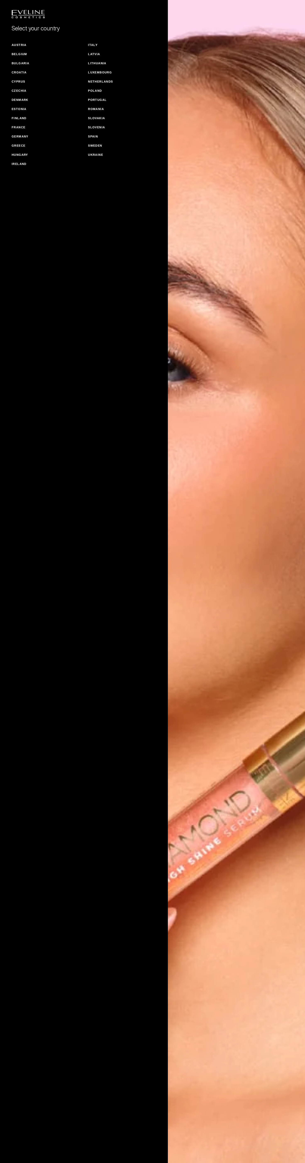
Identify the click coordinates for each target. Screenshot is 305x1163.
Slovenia (96, 127)
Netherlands (100, 81)
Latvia (94, 54)
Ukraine (95, 154)
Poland (95, 90)
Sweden (95, 145)
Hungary (20, 154)
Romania (96, 109)
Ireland (19, 164)
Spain (93, 136)
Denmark (20, 99)
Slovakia (96, 118)
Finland (19, 118)
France (18, 127)
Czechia (19, 90)
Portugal (97, 99)
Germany (20, 136)
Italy (93, 45)
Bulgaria (20, 63)
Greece (18, 145)
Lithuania (97, 63)
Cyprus (18, 81)
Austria (19, 45)
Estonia (19, 109)
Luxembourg (100, 72)
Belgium (19, 54)
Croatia (19, 72)
